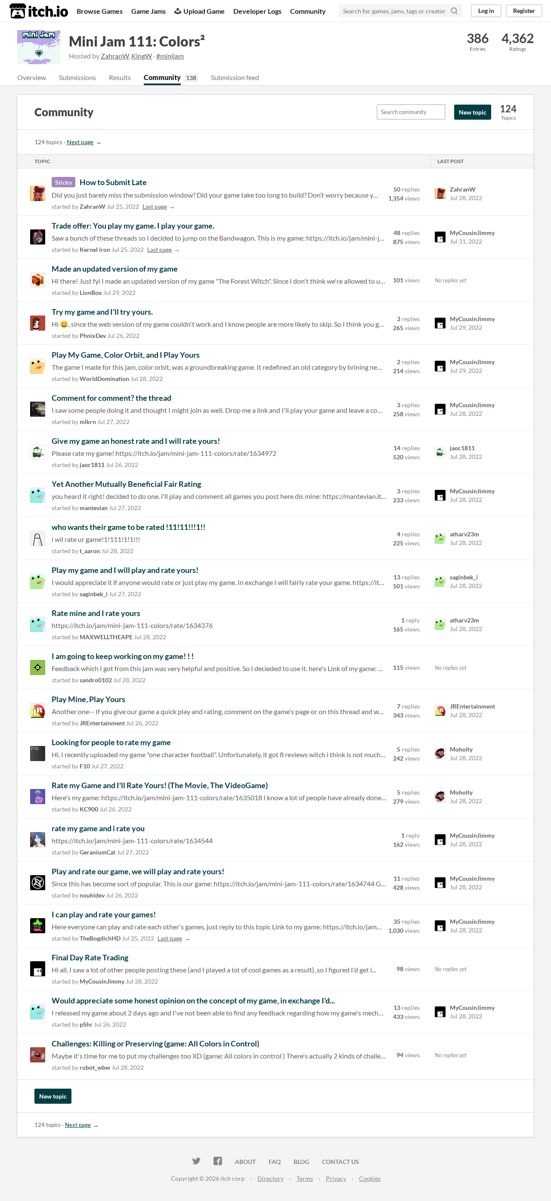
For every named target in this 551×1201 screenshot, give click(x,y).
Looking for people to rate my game (111, 742)
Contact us (340, 1161)
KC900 (89, 809)
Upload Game (204, 11)
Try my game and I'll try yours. (102, 311)
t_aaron (90, 550)
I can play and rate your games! (104, 914)
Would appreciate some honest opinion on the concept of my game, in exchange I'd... (193, 1000)
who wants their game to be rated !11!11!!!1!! (128, 527)
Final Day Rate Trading (90, 957)
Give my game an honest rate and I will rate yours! (136, 441)
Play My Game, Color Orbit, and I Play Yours (126, 354)
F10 (85, 766)
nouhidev (92, 895)
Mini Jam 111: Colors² (137, 41)
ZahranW (115, 56)
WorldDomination (104, 378)
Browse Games (100, 11)
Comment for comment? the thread (111, 397)
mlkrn (88, 421)
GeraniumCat (97, 852)
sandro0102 (96, 680)
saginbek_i (94, 593)
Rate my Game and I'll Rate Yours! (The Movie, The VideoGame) (160, 785)
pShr (86, 1024)
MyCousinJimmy (102, 981)
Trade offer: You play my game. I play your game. (133, 225)
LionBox (91, 292)
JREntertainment (102, 723)
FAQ (275, 1161)
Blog (301, 1161)
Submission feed (235, 77)
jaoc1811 (92, 464)
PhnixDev (93, 335)
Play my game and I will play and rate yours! (125, 570)
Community (308, 11)
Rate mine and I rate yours (96, 613)
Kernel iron (95, 249)
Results (120, 77)
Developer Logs (257, 11)
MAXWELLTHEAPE (106, 637)
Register (524, 10)
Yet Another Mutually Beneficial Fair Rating (126, 484)
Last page (154, 206)
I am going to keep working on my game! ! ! (123, 656)
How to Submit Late (113, 182)
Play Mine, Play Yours (88, 699)
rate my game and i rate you (98, 828)
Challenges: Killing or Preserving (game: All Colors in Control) (155, 1043)
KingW (141, 56)
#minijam (170, 56)
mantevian (94, 507)
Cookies (370, 1178)
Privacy (336, 1178)
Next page (80, 141)
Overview (31, 77)
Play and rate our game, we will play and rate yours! (138, 871)
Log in (486, 10)
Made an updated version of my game (115, 268)
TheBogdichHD (100, 938)
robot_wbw (95, 1067)
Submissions (77, 77)
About (245, 1161)
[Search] (454, 10)
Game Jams (148, 11)
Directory (270, 1178)
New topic (472, 112)
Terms (305, 1178)
